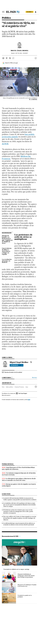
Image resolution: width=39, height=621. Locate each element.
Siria (3, 387)
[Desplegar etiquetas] (36, 386)
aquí (29, 399)
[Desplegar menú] (3, 11)
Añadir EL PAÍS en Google (11, 63)
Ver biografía (14, 365)
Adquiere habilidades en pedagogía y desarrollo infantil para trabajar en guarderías (26, 575)
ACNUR (5, 144)
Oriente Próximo (19, 387)
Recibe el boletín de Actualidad (13, 372)
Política (6, 18)
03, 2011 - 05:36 (22, 53)
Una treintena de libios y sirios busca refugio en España (6, 251)
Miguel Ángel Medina (19, 50)
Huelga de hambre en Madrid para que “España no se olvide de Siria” (7, 239)
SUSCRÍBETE (29, 12)
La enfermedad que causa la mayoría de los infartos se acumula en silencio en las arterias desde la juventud (19, 524)
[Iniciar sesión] (35, 11)
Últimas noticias (7, 464)
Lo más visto (6, 494)
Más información (6, 395)
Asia (27, 387)
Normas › (34, 377)
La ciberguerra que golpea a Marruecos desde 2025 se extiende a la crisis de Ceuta (19, 479)
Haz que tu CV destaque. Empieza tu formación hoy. (27, 585)
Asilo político (9, 387)
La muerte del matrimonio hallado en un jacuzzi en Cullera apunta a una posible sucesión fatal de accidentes (19, 498)
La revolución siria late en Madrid (7, 261)
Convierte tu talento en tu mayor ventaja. (17, 569)
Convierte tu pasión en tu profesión (25, 596)
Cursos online (19, 542)
